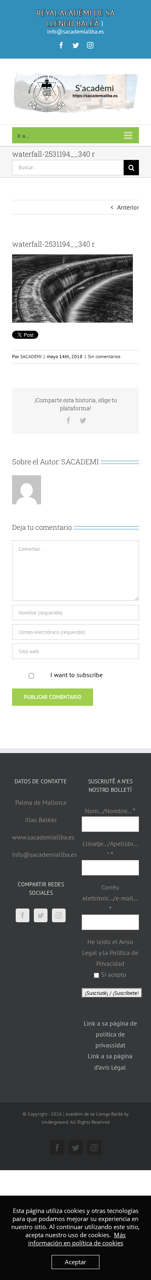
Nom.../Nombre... (110, 811)
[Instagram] (59, 915)
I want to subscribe (76, 675)
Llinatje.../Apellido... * (110, 848)
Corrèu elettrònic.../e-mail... (110, 898)
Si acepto (113, 974)
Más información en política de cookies (77, 1239)
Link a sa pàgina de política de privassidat (110, 1034)
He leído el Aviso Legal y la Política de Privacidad (110, 952)
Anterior (128, 207)
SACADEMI (30, 356)
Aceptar (75, 1262)
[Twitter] (41, 915)
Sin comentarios (104, 356)
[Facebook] (22, 915)
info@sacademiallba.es (75, 31)
